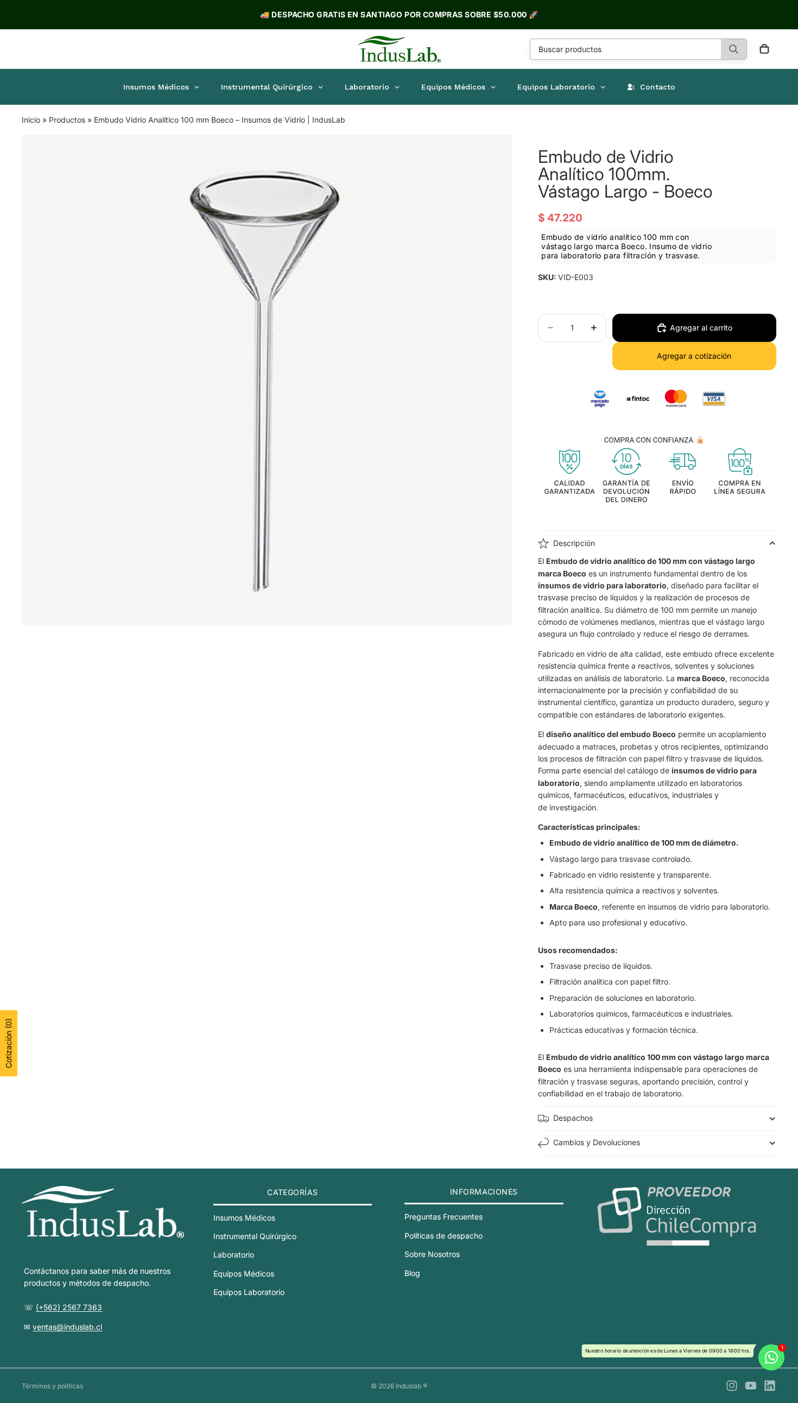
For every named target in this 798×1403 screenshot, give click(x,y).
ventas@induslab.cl (67, 1326)
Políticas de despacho (443, 1235)
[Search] (733, 49)
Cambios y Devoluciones (596, 1142)
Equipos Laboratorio (248, 1292)
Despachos (573, 1117)
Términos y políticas (52, 1386)
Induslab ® (411, 1386)
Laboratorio (233, 1254)
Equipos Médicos (243, 1273)
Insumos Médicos (244, 1217)
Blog (412, 1272)
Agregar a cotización (694, 355)
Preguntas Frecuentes (443, 1216)
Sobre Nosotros (432, 1254)
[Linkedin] (769, 1385)
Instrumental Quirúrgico (254, 1236)
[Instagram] (731, 1385)
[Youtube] (750, 1385)
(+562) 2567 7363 (69, 1307)
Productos (67, 119)
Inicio (31, 119)
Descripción (574, 543)
